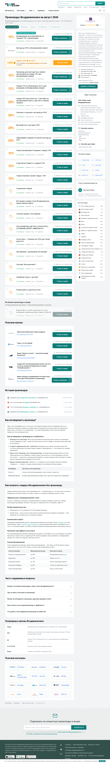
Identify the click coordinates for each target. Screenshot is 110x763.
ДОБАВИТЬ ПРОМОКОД (88, 86)
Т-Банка (23, 524)
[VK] (61, 745)
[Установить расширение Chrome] (31, 756)
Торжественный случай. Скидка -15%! (31, 176)
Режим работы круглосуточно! (28, 290)
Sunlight (69, 7)
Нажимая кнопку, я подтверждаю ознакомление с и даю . (55, 733)
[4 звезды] (92, 25)
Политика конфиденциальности (74, 750)
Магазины (17, 703)
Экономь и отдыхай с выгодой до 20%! (31, 112)
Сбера (28, 524)
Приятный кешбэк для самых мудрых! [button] (31, 332)
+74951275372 (84, 116)
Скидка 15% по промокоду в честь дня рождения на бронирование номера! (31, 87)
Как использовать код (79, 744)
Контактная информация (96, 755)
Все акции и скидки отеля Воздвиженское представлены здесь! (32, 202)
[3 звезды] (90, 25)
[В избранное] (7, 32)
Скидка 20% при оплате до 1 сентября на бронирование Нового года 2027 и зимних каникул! (32, 101)
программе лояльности (34, 63)
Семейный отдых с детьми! (27, 277)
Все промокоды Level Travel (25, 334)
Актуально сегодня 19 (12, 27)
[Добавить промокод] (100, 11)
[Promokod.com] (12, 4)
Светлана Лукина (89, 190)
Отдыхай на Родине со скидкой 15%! (30, 163)
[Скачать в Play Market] (20, 756)
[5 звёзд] (94, 25)
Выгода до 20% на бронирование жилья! (32, 48)
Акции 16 (33, 27)
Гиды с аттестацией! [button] (24, 343)
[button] (11, 51)
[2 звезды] (89, 25)
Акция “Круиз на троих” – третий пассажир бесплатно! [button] (32, 354)
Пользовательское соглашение (74, 747)
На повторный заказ (55, 27)
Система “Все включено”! (26, 264)
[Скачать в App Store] (10, 756)
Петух (85, 7)
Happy (27, 402)
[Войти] (104, 11)
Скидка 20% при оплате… (29, 397)
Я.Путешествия (94, 7)
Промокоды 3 (24, 27)
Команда (68, 758)
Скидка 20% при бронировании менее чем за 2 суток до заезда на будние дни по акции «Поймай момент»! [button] (34, 366)
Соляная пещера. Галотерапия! (28, 214)
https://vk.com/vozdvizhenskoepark (90, 122)
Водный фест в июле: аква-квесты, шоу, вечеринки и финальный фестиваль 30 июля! (33, 311)
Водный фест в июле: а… (29, 412)
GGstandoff (61, 7)
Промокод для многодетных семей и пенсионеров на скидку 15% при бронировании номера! (30, 74)
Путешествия (63, 522)
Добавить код (82, 755)
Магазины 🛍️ (9, 10)
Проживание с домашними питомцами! (31, 252)
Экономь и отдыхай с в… (30, 407)
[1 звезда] (87, 25)
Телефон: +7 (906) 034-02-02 (48, 750)
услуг (65, 554)
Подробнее (41, 41)
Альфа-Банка (35, 524)
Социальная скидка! (24, 188)
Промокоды (8, 703)
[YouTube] (61, 754)
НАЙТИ (100, 3)
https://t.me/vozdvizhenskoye (88, 124)
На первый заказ (42, 27)
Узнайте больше (93, 82)
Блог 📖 (32, 10)
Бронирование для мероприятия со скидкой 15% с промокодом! (30, 37)
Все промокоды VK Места (24, 346)
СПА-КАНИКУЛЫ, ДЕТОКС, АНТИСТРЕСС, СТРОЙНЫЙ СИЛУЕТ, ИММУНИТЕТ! (32, 227)
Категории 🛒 (21, 10)
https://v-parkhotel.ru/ (86, 120)
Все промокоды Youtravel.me (25, 381)
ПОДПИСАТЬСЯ (79, 727)
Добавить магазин (70, 755)
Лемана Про (77, 7)
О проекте (68, 744)
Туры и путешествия (28, 703)
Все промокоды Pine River (24, 370)
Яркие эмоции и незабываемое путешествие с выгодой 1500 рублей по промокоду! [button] (33, 377)
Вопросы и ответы (94, 744)
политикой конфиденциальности (69, 732)
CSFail (103, 7)
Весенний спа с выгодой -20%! (28, 125)
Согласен (102, 761)
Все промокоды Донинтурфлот (26, 358)
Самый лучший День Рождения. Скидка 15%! (33, 150)
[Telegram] (61, 749)
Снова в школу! (53, 10)
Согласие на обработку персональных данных (79, 753)
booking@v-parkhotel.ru (87, 118)
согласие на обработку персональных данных (41, 734)
